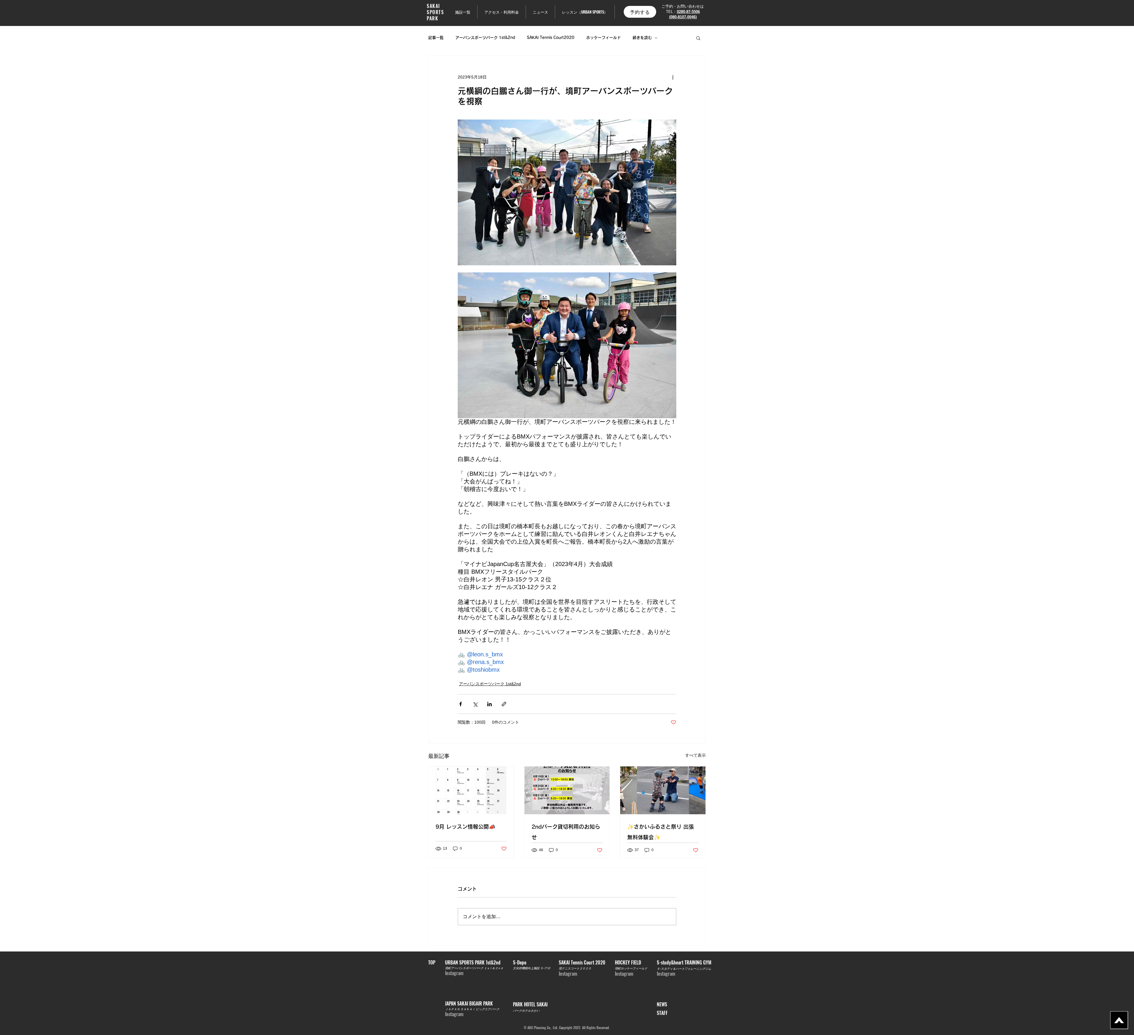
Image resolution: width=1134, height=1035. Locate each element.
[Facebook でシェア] (460, 704)
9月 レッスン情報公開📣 (465, 826)
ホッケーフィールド (603, 38)
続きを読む (642, 38)
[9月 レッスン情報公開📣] (471, 790)
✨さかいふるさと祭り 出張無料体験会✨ (660, 832)
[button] (698, 37)
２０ (588, 968)
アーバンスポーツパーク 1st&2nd (485, 38)
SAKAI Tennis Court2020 (550, 38)
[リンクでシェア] (504, 704)
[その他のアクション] (672, 77)
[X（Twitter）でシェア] (475, 704)
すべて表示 (695, 755)
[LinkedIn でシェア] (489, 704)
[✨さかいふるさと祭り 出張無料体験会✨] (663, 790)
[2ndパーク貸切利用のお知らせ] (567, 790)
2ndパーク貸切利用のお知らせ (566, 832)
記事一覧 (436, 38)
